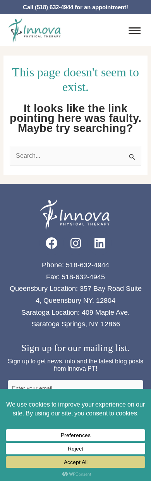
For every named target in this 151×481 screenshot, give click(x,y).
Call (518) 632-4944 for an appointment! (75, 7)
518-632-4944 (87, 265)
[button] (134, 31)
